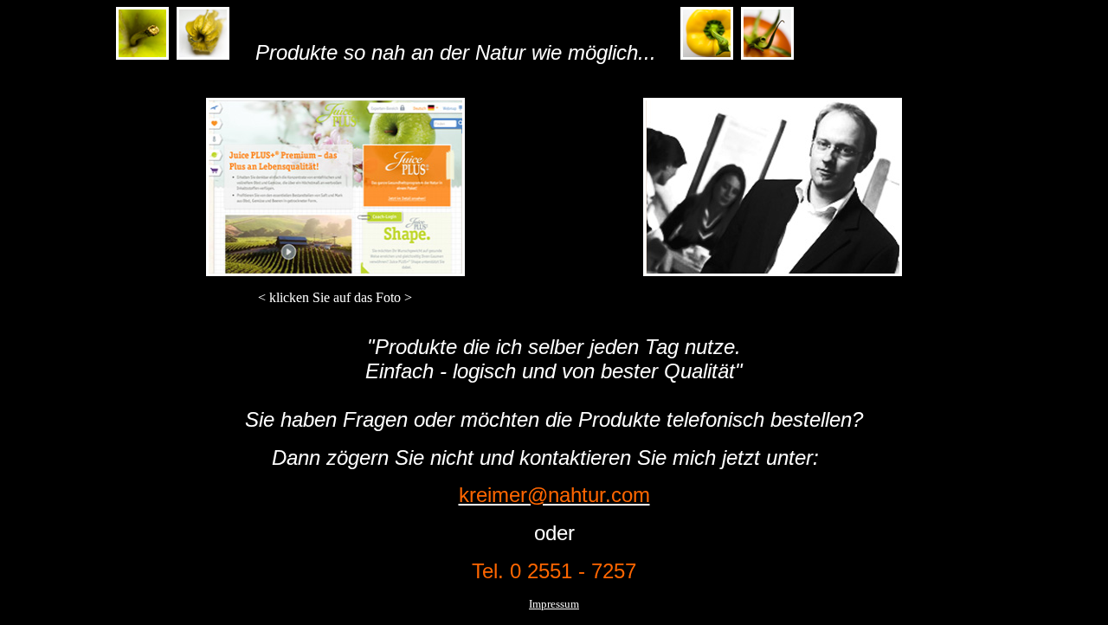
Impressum (554, 603)
